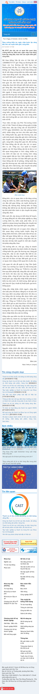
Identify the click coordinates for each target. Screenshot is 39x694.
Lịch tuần (30, 2)
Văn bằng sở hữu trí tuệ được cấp (26, 563)
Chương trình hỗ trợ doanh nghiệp (11, 619)
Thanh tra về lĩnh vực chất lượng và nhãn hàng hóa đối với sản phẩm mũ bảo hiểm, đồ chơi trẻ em (19, 387)
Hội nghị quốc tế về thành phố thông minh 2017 (18, 457)
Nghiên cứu (7, 562)
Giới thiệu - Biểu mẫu (10, 623)
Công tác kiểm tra (26, 610)
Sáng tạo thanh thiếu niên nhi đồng (27, 632)
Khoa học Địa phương (8, 585)
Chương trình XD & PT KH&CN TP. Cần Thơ (11, 602)
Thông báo (24, 638)
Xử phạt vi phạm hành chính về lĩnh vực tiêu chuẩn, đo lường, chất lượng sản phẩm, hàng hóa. (19, 418)
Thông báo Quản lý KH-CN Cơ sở (26, 647)
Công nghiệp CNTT (26, 595)
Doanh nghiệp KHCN (10, 626)
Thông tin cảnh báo (26, 607)
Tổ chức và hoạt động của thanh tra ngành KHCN (19, 408)
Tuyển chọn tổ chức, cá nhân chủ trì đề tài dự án (27, 658)
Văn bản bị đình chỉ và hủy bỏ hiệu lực (27, 568)
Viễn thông (23, 592)
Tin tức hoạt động (9, 565)
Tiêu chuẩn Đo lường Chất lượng (26, 600)
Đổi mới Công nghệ (10, 634)
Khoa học (7, 559)
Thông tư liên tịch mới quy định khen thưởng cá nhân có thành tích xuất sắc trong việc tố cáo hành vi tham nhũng (19, 401)
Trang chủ (7, 34)
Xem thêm (5, 421)
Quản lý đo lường (25, 613)
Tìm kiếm (11, 2)
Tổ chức (18, 2)
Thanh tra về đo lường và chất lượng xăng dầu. (19, 403)
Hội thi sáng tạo (25, 618)
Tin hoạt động (8, 589)
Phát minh (7, 568)
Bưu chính (23, 589)
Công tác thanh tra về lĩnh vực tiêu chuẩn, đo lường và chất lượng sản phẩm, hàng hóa (19, 382)
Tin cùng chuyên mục (13, 371)
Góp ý (24, 2)
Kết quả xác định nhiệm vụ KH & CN (26, 652)
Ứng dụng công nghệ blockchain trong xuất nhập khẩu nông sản (19, 453)
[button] (2, 546)
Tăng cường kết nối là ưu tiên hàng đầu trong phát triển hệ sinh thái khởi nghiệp (19, 462)
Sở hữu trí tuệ (25, 559)
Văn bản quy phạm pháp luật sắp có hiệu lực (19, 394)
